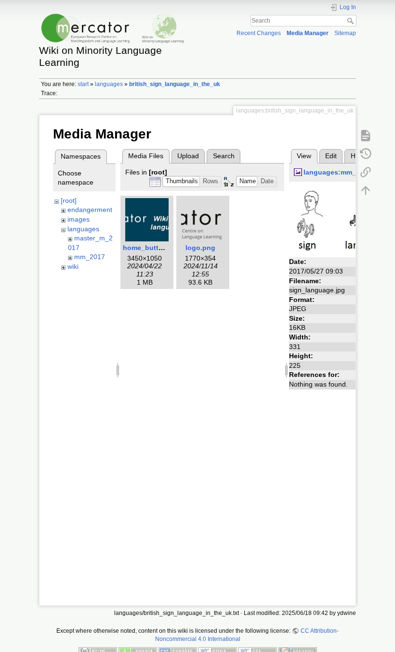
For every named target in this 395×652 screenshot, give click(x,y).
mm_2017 (89, 257)
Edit (331, 156)
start (83, 84)
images (78, 219)
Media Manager (308, 33)
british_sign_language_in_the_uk (174, 84)
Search (351, 20)
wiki (73, 266)
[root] (69, 200)
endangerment (89, 209)
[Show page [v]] (366, 135)
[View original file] (339, 220)
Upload (188, 156)
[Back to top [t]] (366, 190)
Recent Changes (259, 33)
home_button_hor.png (160, 247)
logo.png (200, 247)
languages (109, 84)
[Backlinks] (366, 172)
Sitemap (345, 33)
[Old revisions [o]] (366, 154)
